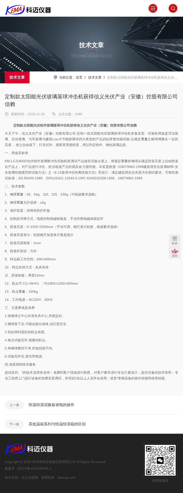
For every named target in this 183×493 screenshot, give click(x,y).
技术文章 (17, 77)
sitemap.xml (66, 477)
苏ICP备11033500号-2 (34, 468)
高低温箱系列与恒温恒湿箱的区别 (57, 424)
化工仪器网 (29, 477)
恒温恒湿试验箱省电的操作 (51, 405)
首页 (79, 77)
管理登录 (47, 477)
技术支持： (13, 477)
